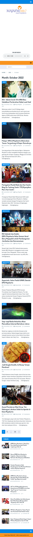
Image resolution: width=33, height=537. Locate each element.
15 (15, 432)
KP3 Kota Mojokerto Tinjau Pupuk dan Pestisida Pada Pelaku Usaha (20, 510)
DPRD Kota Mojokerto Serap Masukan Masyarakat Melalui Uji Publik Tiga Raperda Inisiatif (19, 477)
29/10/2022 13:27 (7, 326)
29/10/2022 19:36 (7, 285)
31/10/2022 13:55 (7, 243)
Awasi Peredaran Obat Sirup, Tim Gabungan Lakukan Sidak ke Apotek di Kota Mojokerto (16, 409)
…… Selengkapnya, (15, 117)
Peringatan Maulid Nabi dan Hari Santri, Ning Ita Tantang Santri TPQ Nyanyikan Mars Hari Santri (16, 187)
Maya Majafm (18, 104)
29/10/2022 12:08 (7, 369)
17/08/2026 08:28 (16, 504)
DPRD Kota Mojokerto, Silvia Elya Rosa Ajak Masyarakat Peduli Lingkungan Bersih (20, 445)
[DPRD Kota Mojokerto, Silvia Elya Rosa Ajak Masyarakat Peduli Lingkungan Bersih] (5, 445)
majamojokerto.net (24, 535)
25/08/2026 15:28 (16, 448)
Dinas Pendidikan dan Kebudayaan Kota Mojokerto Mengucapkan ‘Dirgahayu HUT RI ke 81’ (20, 500)
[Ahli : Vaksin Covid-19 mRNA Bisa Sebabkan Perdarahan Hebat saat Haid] (16, 89)
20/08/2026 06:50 (16, 481)
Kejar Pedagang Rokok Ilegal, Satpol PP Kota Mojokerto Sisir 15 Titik (21, 519)
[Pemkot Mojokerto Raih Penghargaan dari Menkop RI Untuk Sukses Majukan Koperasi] (5, 467)
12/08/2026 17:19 (16, 522)
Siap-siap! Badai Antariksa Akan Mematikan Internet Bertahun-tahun (15, 322)
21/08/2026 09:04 (16, 470)
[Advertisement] (16, 33)
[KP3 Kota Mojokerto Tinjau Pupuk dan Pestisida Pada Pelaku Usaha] (5, 511)
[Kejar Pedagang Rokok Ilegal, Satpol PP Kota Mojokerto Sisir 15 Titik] (5, 521)
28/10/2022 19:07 (7, 414)
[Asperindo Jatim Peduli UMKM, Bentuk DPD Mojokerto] (16, 269)
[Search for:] (16, 67)
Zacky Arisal (18, 285)
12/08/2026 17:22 (16, 513)
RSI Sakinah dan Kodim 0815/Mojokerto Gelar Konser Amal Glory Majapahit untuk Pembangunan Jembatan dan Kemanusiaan (16, 237)
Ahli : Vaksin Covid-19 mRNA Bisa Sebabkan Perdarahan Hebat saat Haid (16, 100)
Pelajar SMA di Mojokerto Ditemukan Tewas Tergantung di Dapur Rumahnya (16, 142)
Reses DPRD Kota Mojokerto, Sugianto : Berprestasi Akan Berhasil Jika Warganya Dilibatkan (20, 456)
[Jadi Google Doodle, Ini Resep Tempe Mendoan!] (16, 352)
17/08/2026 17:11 (16, 493)
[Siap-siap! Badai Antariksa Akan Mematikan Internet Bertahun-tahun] (16, 311)
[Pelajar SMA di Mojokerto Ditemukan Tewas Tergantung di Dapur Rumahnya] (16, 130)
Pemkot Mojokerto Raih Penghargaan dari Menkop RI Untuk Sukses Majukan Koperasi (21, 466)
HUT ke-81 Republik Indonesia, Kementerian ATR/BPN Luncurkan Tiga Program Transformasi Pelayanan (20, 489)
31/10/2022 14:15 (7, 145)
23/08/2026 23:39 (16, 459)
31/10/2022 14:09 (7, 192)
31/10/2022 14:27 (7, 104)
